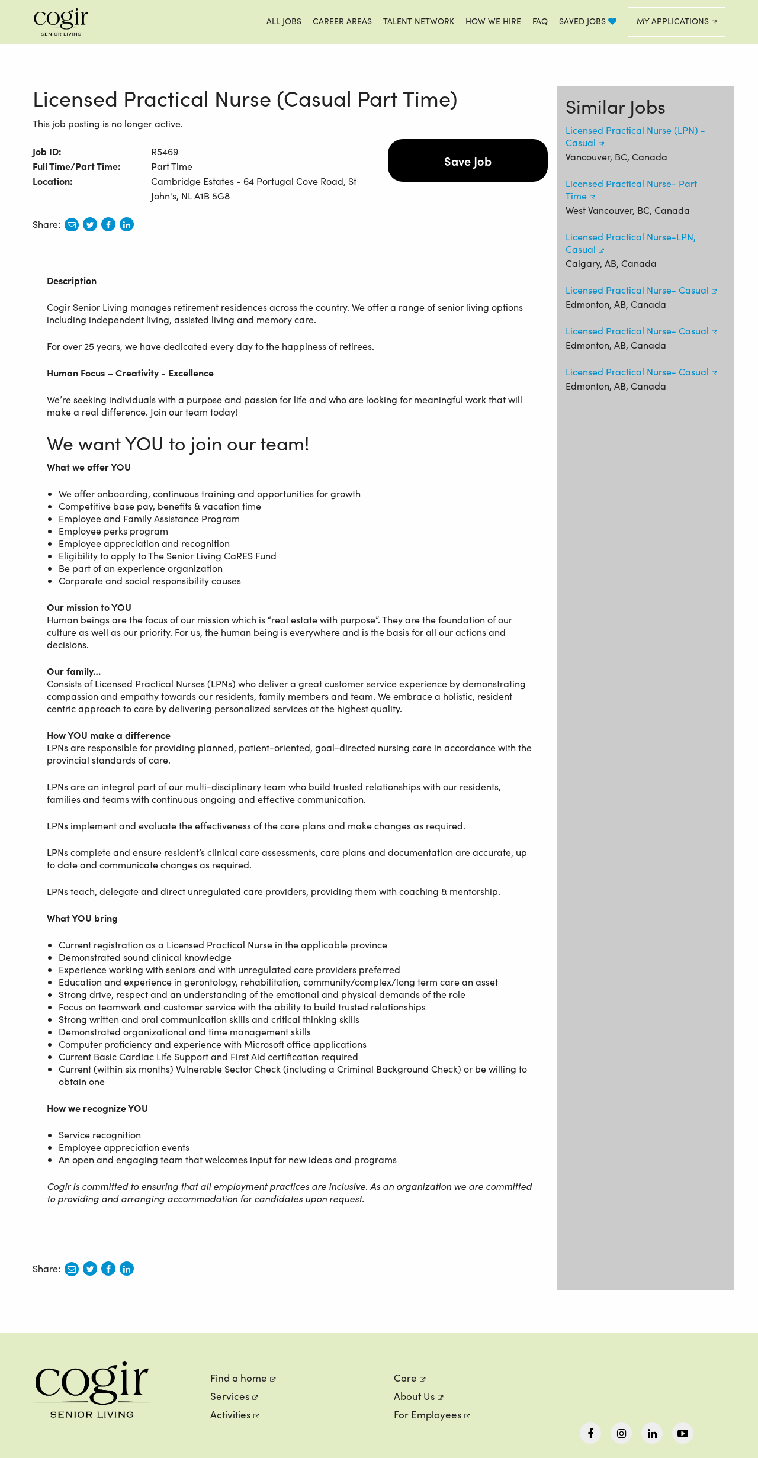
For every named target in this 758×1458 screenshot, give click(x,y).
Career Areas (342, 21)
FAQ (540, 21)
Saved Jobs (583, 21)
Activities (230, 1414)
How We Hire (493, 21)
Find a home (238, 1378)
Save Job (468, 160)
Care (405, 1378)
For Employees (427, 1414)
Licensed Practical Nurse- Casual (637, 290)
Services (229, 1396)
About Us (414, 1396)
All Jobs (283, 21)
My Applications (673, 21)
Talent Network (418, 21)
